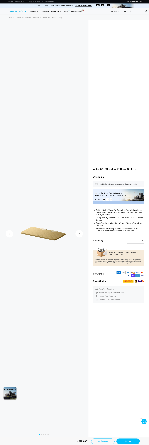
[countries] (146, 11)
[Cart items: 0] (136, 11)
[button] (131, 11)
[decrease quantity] (128, 240)
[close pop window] (16, 388)
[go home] (17, 11)
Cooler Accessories (23, 17)
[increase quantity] (142, 240)
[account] (131, 11)
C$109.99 (98, 177)
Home (11, 17)
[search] (125, 11)
